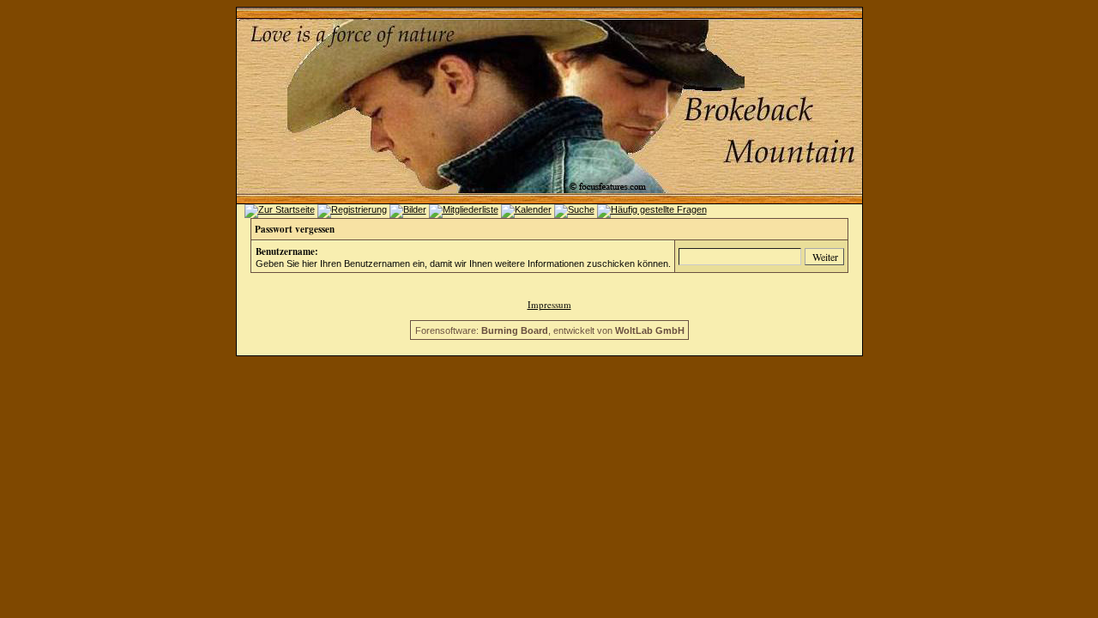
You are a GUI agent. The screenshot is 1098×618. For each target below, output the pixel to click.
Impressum (549, 304)
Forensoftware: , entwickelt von (550, 330)
